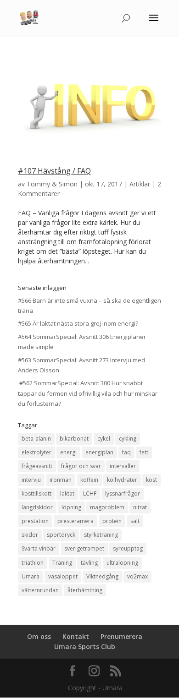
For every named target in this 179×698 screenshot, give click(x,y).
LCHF (89, 493)
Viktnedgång (102, 576)
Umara (30, 576)
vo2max (137, 576)
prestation (35, 521)
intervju (31, 480)
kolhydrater (122, 480)
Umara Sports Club (84, 646)
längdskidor (37, 507)
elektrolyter (36, 452)
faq (126, 452)
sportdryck (61, 535)
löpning (71, 507)
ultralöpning (122, 563)
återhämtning (84, 590)
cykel (103, 438)
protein (112, 521)
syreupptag (128, 548)
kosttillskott (36, 493)
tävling (89, 563)
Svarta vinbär (39, 548)
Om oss (39, 636)
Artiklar (139, 184)
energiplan (99, 452)
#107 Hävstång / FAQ (54, 171)
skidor (30, 535)
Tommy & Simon (52, 184)
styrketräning (101, 535)
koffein (89, 480)
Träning (62, 563)
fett (144, 452)
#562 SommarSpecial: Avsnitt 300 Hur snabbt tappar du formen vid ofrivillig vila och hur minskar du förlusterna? (87, 393)
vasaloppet (63, 576)
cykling (127, 438)
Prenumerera (121, 636)
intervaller (123, 466)
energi (68, 452)
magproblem (107, 507)
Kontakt (75, 636)
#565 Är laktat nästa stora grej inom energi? (78, 323)
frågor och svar (81, 466)
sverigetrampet (84, 548)
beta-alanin (36, 438)
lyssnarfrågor (122, 493)
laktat (67, 493)
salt (135, 521)
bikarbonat (74, 438)
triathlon (33, 563)
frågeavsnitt (37, 466)
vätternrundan (40, 590)
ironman (61, 480)
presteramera (75, 521)
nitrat (140, 507)
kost (151, 480)
